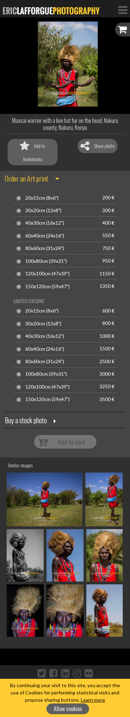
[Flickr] (89, 673)
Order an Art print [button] (26, 178)
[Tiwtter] (41, 673)
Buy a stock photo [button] (26, 420)
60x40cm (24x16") (44, 236)
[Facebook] (53, 673)
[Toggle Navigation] (122, 9)
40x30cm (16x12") (44, 223)
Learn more (93, 700)
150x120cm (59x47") (47, 286)
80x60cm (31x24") (44, 248)
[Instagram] (77, 673)
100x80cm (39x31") (46, 261)
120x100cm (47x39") (47, 273)
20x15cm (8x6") (42, 198)
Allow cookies (68, 709)
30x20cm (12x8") (43, 210)
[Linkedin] (65, 673)
